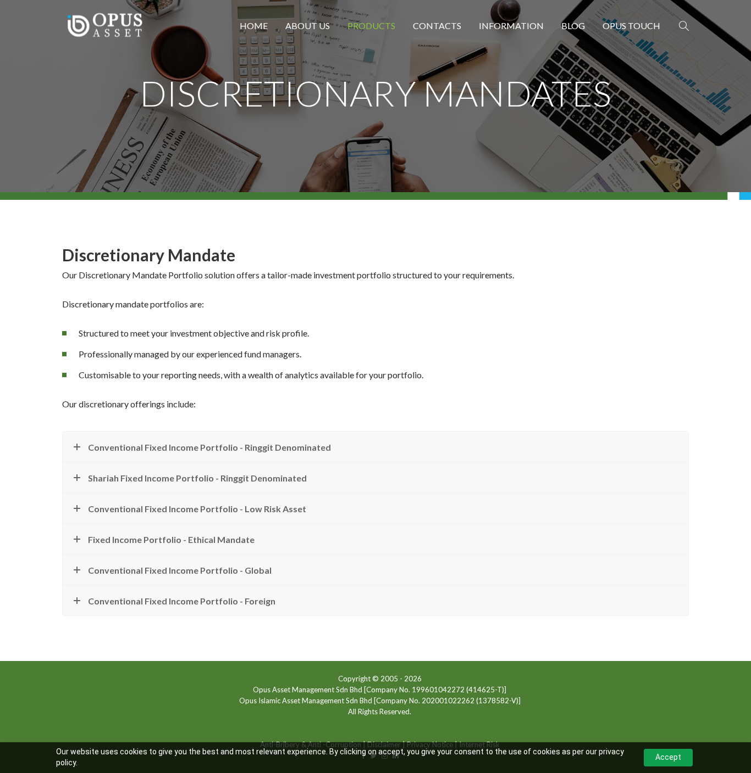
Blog (573, 25)
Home (254, 25)
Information (511, 25)
